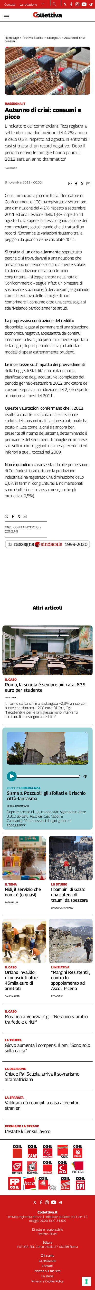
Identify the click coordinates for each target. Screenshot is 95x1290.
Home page (12, 37)
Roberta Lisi (11, 902)
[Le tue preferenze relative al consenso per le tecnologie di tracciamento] (86, 1281)
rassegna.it (54, 37)
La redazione (28, 4)
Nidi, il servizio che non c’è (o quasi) (23, 892)
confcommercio (25, 527)
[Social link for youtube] (84, 4)
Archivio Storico (33, 37)
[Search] (54, 4)
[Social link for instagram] (77, 4)
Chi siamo (47, 1255)
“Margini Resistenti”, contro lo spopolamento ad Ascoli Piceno (70, 980)
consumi (11, 531)
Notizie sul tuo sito (47, 1271)
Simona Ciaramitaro (18, 806)
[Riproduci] (12, 776)
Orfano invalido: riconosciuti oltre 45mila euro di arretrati (21, 980)
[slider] (47, 776)
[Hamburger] (6, 16)
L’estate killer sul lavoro (27, 1131)
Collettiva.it (47, 1212)
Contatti (10, 4)
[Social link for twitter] (65, 4)
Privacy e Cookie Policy (47, 1281)
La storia (47, 1276)
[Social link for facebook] (71, 4)
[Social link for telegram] (91, 4)
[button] (70, 183)
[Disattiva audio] (85, 776)
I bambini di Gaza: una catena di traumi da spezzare (69, 895)
